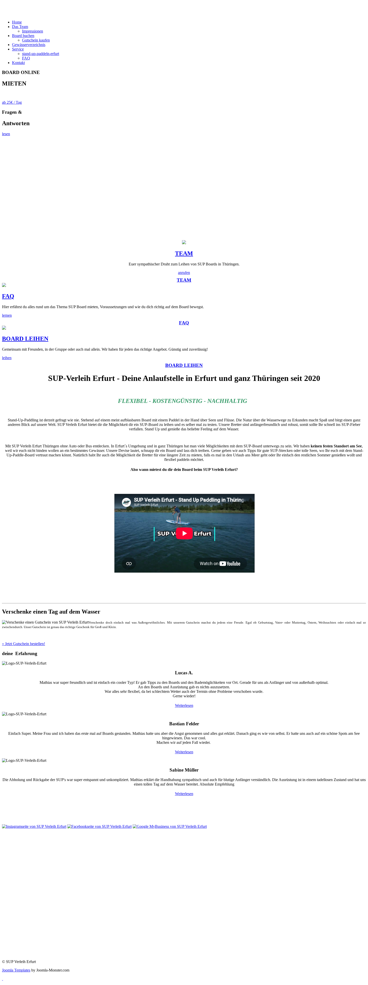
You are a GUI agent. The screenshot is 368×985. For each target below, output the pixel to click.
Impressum (10, 953)
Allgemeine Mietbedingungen (25, 936)
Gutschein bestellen (25, 818)
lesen (6, 134)
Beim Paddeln (13, 900)
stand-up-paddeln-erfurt (40, 53)
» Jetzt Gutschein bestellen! (23, 644)
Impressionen (32, 31)
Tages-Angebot (14, 846)
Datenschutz (12, 945)
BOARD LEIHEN (25, 338)
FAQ (26, 58)
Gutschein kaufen (36, 40)
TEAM (184, 253)
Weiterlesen (184, 705)
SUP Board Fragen (17, 883)
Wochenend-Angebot (19, 854)
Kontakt (8, 928)
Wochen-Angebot (16, 863)
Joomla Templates (16, 970)
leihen (7, 358)
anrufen (184, 272)
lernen (7, 315)
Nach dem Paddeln (17, 908)
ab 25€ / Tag (12, 102)
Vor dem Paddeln (15, 891)
